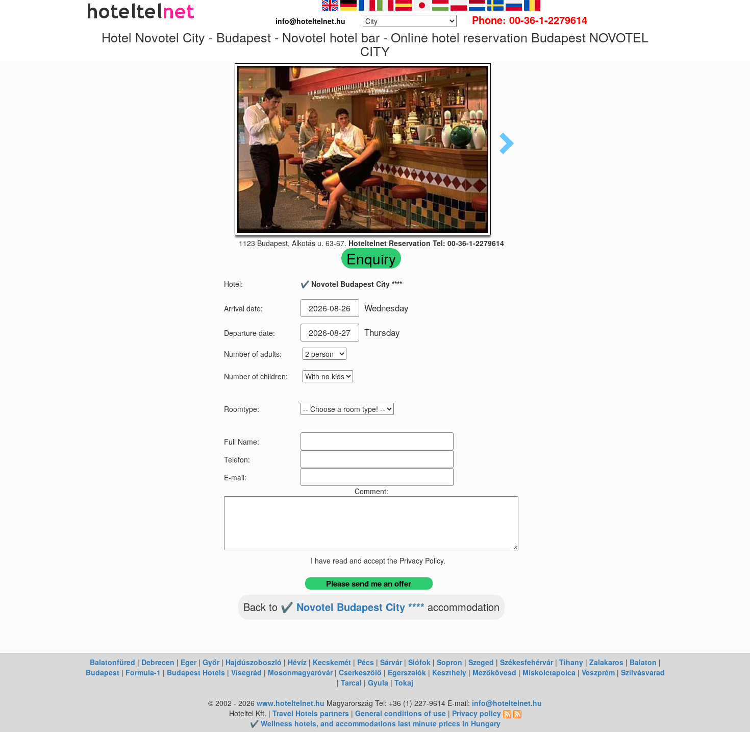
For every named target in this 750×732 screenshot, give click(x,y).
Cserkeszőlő (360, 672)
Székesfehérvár (526, 662)
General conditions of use (400, 713)
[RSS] (507, 713)
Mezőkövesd (494, 672)
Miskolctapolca (549, 672)
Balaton (643, 662)
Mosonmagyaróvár (300, 672)
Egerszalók (407, 672)
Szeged (481, 662)
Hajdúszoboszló (254, 662)
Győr (211, 662)
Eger (188, 662)
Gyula (378, 682)
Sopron (449, 662)
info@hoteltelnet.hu (507, 703)
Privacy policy (476, 713)
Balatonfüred (112, 662)
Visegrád (246, 672)
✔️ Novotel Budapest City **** (352, 606)
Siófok (419, 662)
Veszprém (598, 672)
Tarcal (351, 682)
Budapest (102, 672)
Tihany (571, 662)
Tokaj (403, 682)
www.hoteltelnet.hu (290, 703)
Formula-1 (143, 672)
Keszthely (449, 672)
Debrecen (157, 662)
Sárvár (391, 662)
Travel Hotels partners (310, 713)
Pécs (365, 662)
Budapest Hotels (196, 672)
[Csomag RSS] (517, 713)
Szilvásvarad (643, 672)
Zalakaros (606, 662)
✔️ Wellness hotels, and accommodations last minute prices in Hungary (375, 723)
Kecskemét (332, 662)
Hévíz (297, 662)
